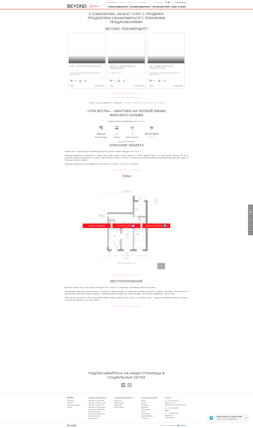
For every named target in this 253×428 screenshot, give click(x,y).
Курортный (117, 400)
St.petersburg (94, 6)
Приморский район (94, 416)
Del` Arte (144, 403)
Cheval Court (145, 418)
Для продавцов (111, 2)
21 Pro (143, 411)
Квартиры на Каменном (96, 405)
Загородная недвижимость (140, 7)
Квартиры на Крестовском (96, 403)
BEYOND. (70, 398)
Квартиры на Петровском (96, 409)
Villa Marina (145, 405)
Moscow (92, 5)
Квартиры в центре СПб (96, 400)
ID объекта (122, 142)
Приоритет (144, 407)
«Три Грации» (145, 409)
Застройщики (132, 2)
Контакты (70, 403)
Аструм (143, 400)
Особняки (182, 7)
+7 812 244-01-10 (180, 2)
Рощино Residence (147, 416)
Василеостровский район (96, 414)
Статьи (69, 407)
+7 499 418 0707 (172, 413)
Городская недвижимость (118, 7)
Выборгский (118, 405)
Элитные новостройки (161, 7)
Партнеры (122, 2)
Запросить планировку (96, 226)
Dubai (91, 7)
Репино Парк (145, 414)
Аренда (174, 7)
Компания (70, 400)
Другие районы (93, 418)
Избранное (159, 2)
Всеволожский (119, 403)
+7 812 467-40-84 (173, 408)
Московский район (94, 411)
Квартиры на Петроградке (96, 407)
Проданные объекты (74, 405)
